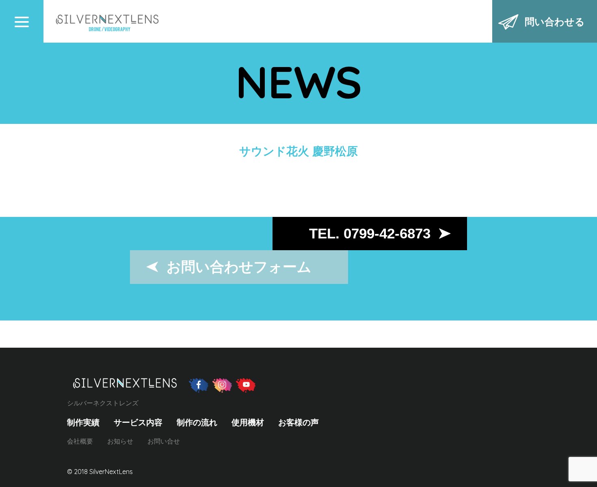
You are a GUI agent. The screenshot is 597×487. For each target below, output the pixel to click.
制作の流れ (197, 422)
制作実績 (83, 422)
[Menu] (21, 21)
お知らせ (120, 441)
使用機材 (247, 422)
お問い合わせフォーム (239, 267)
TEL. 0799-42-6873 (369, 233)
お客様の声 (298, 422)
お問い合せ (163, 441)
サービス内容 (138, 422)
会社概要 (80, 441)
